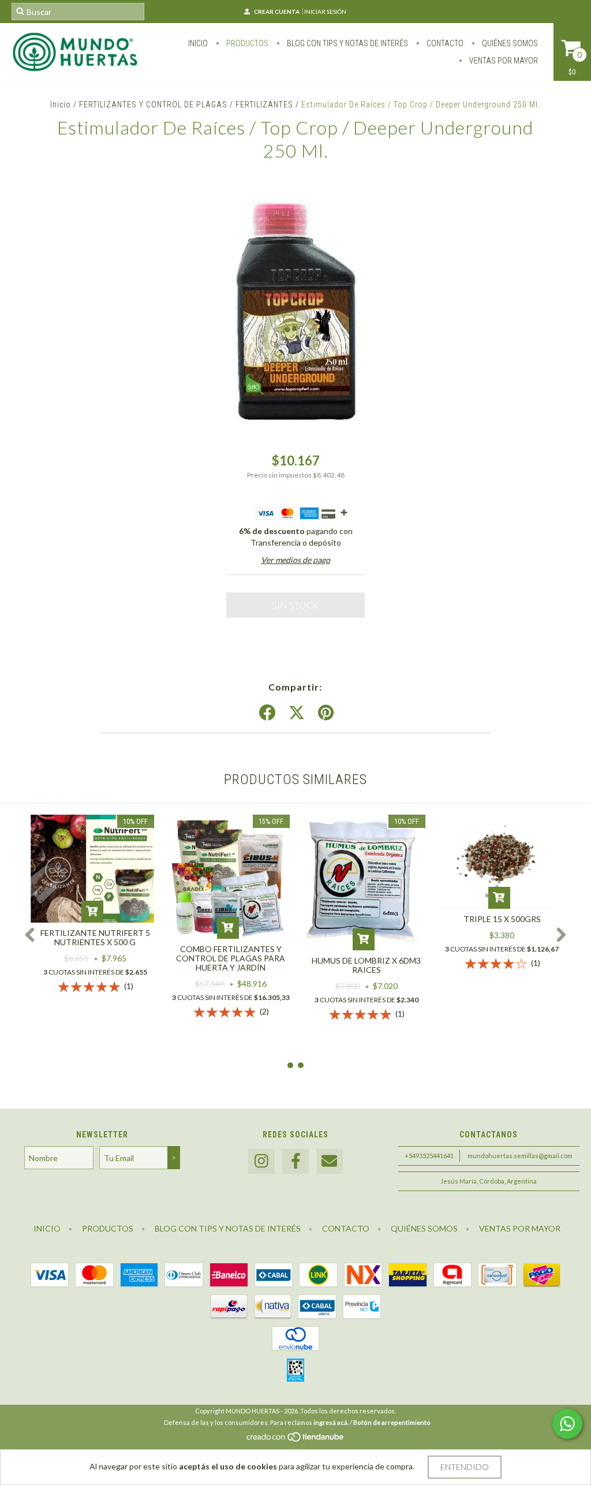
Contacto (444, 43)
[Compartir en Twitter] (297, 713)
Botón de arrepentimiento (392, 1422)
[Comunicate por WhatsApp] (567, 1424)
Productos (246, 43)
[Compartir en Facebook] (267, 713)
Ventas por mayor (502, 60)
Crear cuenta (277, 11)
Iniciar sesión (325, 11)
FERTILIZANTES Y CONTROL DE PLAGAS (153, 104)
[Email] (329, 1161)
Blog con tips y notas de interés (346, 43)
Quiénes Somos (509, 43)
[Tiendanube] (295, 1440)
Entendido (464, 1467)
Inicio (198, 43)
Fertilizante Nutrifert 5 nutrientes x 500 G (95, 937)
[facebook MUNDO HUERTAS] (295, 1161)
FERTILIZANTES (264, 104)
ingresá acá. (331, 1422)
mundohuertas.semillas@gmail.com (520, 1155)
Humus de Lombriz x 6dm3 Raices (366, 965)
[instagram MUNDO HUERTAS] (261, 1161)
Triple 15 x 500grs (502, 919)
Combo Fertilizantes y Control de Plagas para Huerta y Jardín (230, 958)
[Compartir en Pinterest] (326, 713)
